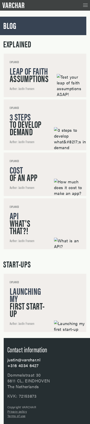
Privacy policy (17, 411)
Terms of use (16, 416)
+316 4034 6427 (23, 365)
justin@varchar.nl (23, 360)
